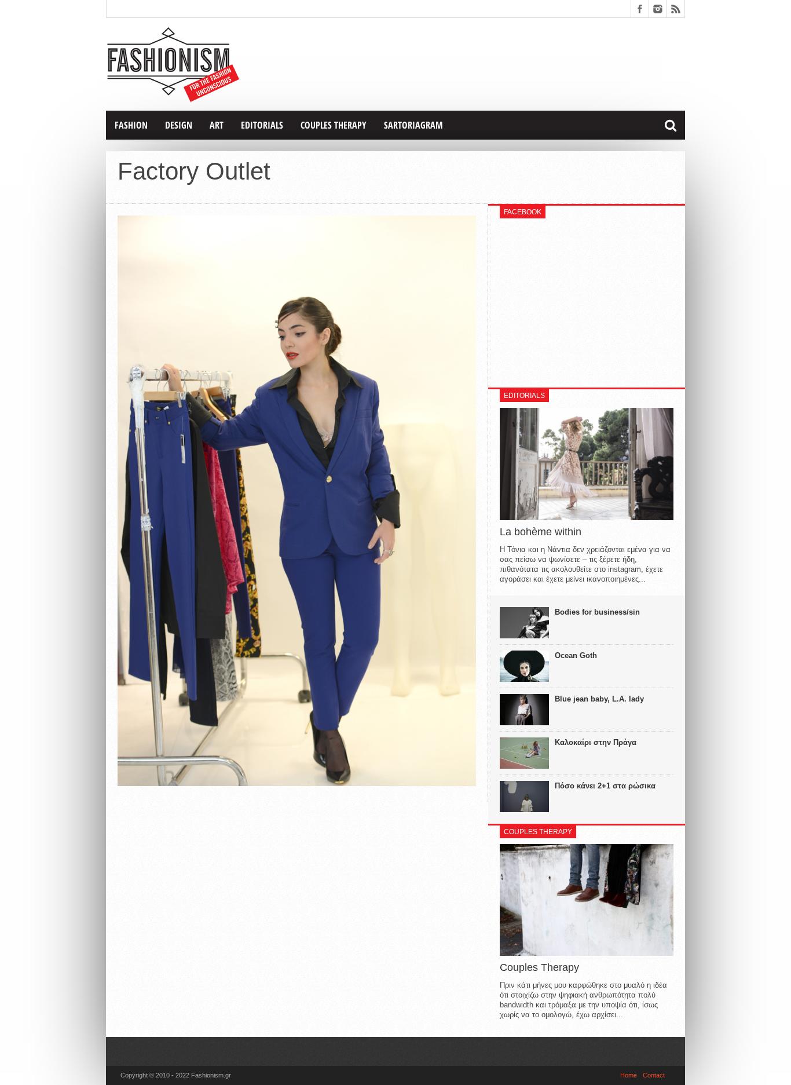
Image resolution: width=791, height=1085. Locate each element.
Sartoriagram (413, 125)
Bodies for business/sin (597, 612)
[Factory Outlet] (297, 783)
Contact (654, 1075)
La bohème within (540, 532)
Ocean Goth (576, 655)
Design (178, 125)
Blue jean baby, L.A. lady (599, 699)
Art (217, 125)
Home (628, 1075)
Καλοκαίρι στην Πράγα (595, 742)
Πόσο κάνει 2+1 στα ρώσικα (605, 785)
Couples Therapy (334, 125)
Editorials (262, 125)
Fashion (131, 125)
